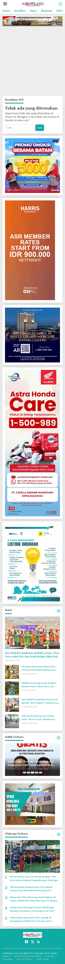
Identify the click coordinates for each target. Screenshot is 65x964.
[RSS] (38, 942)
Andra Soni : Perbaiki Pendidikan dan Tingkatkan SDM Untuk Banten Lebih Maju (31, 763)
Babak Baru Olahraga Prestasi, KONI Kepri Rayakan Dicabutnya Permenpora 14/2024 (32, 909)
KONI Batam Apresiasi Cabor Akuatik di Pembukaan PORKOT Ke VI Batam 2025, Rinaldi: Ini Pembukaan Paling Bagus (31, 919)
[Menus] (5, 4)
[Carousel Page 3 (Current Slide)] (32, 772)
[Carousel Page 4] (36, 772)
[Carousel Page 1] (24, 772)
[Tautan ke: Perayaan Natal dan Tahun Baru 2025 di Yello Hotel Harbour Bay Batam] (12, 671)
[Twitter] (32, 942)
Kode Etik (49, 956)
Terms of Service (24, 959)
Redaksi (6, 956)
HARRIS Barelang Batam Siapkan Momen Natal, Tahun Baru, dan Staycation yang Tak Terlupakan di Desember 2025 (40, 685)
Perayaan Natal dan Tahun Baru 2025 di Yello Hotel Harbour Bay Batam (39, 668)
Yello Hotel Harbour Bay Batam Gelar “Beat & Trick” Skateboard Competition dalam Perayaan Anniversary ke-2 (38, 718)
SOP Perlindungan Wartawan (27, 956)
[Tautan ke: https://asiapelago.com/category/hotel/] (58, 611)
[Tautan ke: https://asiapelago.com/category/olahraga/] (58, 834)
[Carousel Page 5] (40, 772)
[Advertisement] (32, 61)
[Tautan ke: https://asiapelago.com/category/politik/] (58, 738)
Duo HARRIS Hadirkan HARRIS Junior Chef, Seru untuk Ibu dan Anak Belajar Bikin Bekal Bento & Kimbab (32, 655)
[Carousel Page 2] (28, 772)
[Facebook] (26, 942)
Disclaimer (7, 959)
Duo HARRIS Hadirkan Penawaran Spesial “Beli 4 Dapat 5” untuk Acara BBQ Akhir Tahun (40, 701)
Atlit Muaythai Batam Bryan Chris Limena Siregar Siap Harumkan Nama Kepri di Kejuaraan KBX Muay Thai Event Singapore (32, 889)
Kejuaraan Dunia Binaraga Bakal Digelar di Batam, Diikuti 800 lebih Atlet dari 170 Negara (34, 899)
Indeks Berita (42, 959)
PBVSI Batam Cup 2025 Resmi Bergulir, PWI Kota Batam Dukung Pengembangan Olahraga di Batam (34, 879)
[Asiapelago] (33, 3)
